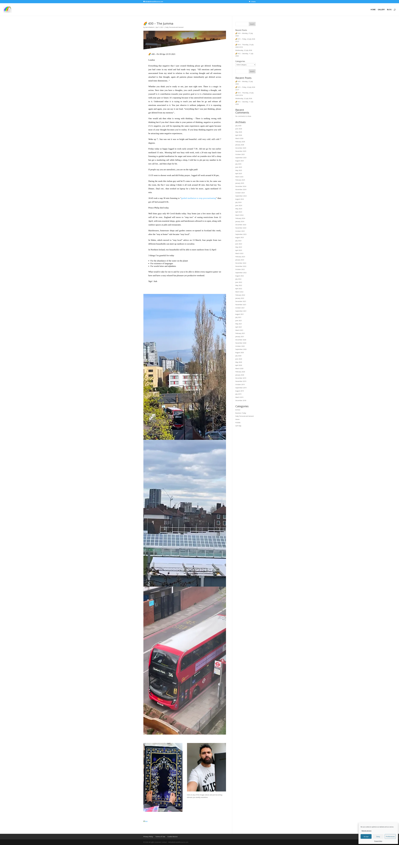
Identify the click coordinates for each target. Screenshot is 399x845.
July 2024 (238, 202)
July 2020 (238, 356)
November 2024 (240, 189)
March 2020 (239, 368)
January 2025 (239, 183)
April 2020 (238, 365)
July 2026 (238, 126)
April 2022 (238, 289)
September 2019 (240, 388)
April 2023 (238, 250)
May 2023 (238, 247)
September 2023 (240, 234)
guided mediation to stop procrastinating (198, 198)
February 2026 (240, 142)
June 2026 (238, 129)
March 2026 (239, 138)
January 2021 (239, 337)
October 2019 (240, 384)
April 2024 (238, 212)
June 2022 (238, 282)
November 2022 (240, 266)
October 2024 (240, 193)
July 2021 (238, 317)
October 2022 (240, 269)
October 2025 (240, 154)
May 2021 (238, 324)
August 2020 (239, 352)
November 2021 (240, 305)
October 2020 (240, 346)
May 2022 (238, 285)
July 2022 (238, 279)
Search (252, 71)
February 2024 (240, 218)
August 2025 (239, 161)
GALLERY (381, 10)
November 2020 (240, 343)
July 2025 (238, 164)
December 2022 (240, 263)
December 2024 (240, 186)
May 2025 (238, 170)
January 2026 (239, 145)
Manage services (366, 831)
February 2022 (240, 295)
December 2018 (240, 400)
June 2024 (238, 205)
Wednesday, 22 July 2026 (243, 50)
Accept (366, 836)
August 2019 (239, 391)
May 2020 (238, 362)
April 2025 (238, 173)
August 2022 (239, 276)
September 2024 (240, 196)
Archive (237, 410)
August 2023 (239, 237)
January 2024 (239, 221)
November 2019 (240, 381)
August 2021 (239, 314)
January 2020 (239, 375)
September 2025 (240, 158)
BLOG (389, 10)
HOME (373, 10)
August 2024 (239, 199)
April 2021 (238, 327)
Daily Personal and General (174, 27)
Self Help (238, 426)
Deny (378, 836)
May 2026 (238, 132)
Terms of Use (160, 837)
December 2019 (240, 378)
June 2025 (238, 167)
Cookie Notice (172, 837)
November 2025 (240, 151)
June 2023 (238, 244)
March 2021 (239, 330)
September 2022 (240, 273)
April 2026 (238, 135)
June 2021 (238, 321)
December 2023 (240, 225)
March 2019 (239, 397)
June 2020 (238, 359)
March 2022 (239, 292)
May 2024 (238, 209)
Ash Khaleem (149, 27)
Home (237, 419)
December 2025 (240, 148)
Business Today (240, 413)
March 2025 (239, 177)
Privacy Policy (378, 841)
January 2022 (239, 298)
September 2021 (240, 311)
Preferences (390, 836)
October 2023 (240, 231)
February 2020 (240, 372)
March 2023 (239, 253)
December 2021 (240, 301)
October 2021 (240, 308)
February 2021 (240, 333)
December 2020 (240, 340)
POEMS (237, 423)
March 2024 (239, 215)
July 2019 (238, 394)
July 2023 (238, 241)
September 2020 (240, 349)
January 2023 (239, 260)
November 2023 (240, 228)
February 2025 (240, 180)
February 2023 (240, 257)
